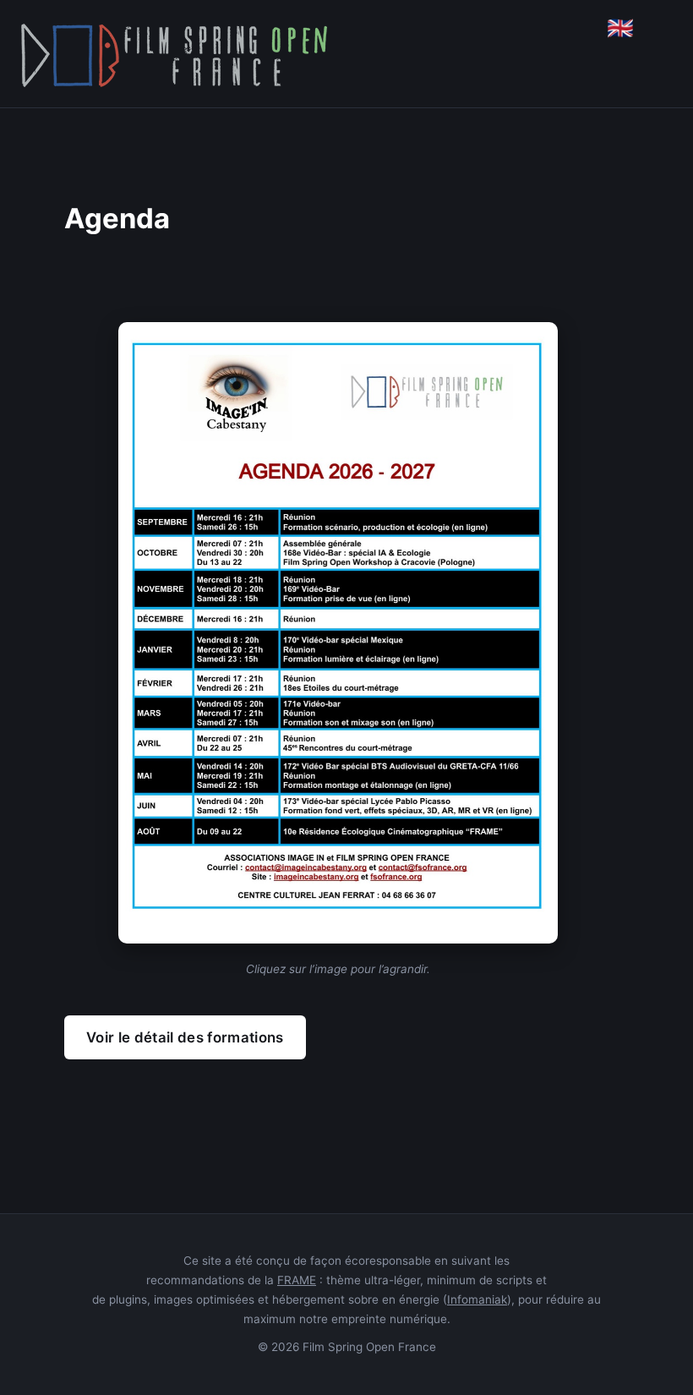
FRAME (296, 1280)
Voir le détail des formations (185, 1037)
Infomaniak (477, 1299)
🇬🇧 (620, 28)
